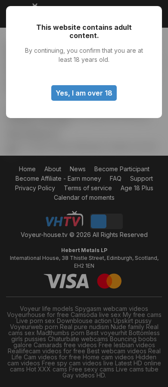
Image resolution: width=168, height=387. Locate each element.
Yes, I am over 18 (84, 93)
